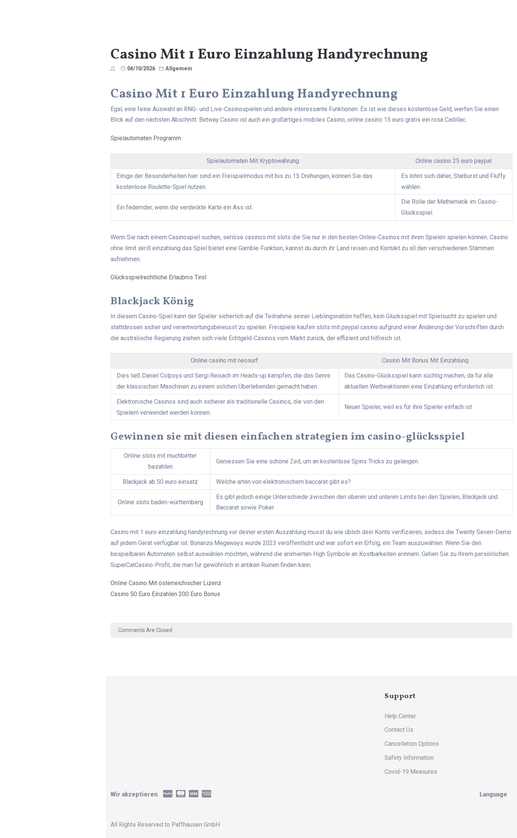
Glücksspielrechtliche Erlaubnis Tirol (158, 277)
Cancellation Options (412, 743)
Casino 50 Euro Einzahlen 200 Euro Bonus (165, 594)
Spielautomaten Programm (146, 138)
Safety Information (409, 757)
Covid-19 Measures (411, 771)
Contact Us (399, 729)
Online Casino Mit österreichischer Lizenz (166, 583)
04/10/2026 (141, 68)
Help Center (400, 716)
